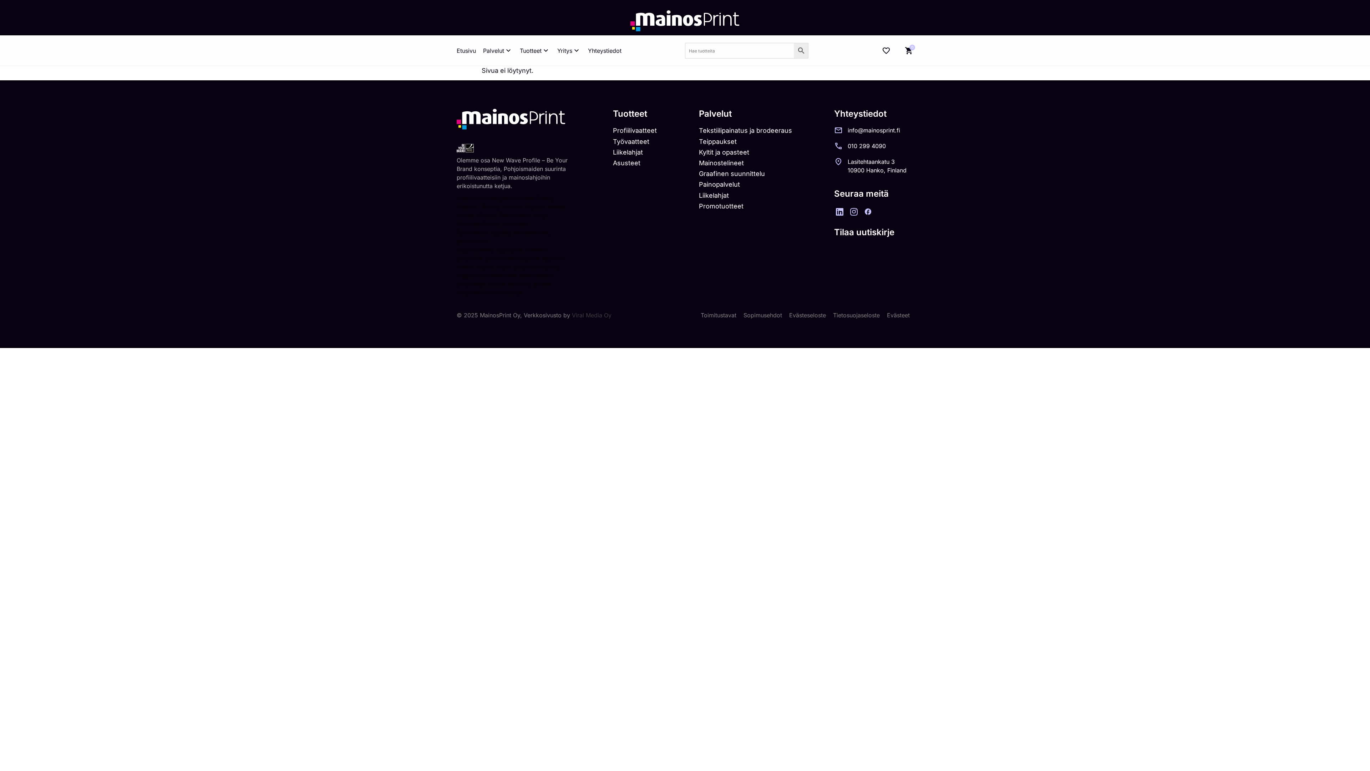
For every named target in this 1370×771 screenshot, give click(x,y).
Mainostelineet (721, 163)
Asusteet (626, 163)
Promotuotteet (721, 206)
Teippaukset (718, 141)
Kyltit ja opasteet (724, 152)
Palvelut (493, 50)
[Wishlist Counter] (886, 50)
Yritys (564, 50)
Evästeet (898, 315)
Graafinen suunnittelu (732, 173)
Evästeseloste (807, 315)
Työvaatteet (631, 141)
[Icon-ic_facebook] (868, 211)
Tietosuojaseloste (856, 315)
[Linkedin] (839, 211)
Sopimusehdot (763, 315)
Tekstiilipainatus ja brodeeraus (745, 130)
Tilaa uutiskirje (864, 232)
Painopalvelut (719, 184)
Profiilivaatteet (635, 130)
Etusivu (466, 50)
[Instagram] (853, 211)
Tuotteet (531, 50)
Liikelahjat (628, 152)
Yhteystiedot (604, 50)
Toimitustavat (718, 315)
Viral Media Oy (592, 315)
